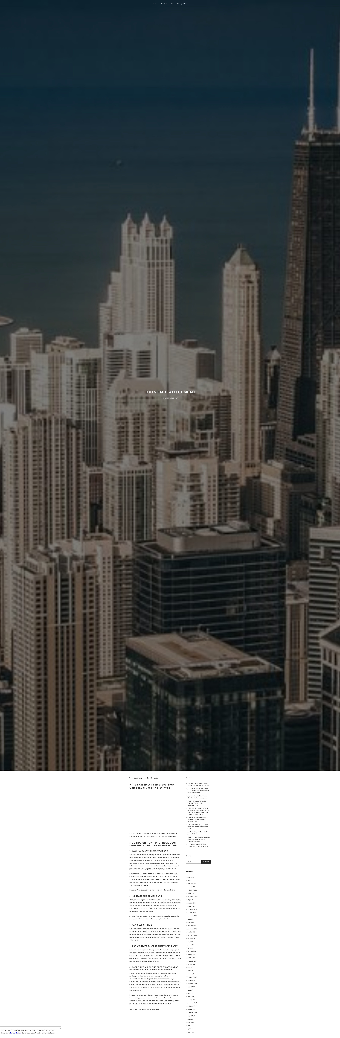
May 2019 (190, 1025)
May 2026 (190, 880)
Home (155, 4)
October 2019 (191, 1009)
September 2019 (192, 1013)
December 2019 (192, 1003)
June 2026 (191, 877)
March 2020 (191, 996)
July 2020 (190, 990)
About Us (164, 4)
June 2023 (191, 922)
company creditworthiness (153, 1009)
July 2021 (190, 967)
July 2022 (190, 942)
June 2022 (191, 945)
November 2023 (192, 912)
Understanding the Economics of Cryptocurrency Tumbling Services (198, 845)
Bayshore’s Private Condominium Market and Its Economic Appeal (197, 797)
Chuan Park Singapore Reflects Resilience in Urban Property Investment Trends (197, 803)
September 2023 (192, 916)
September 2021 (192, 961)
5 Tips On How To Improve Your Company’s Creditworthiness (151, 786)
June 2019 (191, 1022)
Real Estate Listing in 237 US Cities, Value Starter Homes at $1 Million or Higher (198, 827)
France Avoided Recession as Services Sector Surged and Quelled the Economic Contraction (199, 839)
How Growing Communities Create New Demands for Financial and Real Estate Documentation (198, 790)
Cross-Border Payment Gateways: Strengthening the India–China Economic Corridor (198, 819)
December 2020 (192, 977)
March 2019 (191, 1032)
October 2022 (191, 932)
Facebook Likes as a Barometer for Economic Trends (198, 833)
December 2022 (192, 929)
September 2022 (192, 935)
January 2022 (191, 954)
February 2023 (192, 925)
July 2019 (190, 1019)
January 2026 (191, 887)
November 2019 (192, 1006)
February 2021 (192, 974)
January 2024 (191, 906)
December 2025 (192, 890)
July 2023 (190, 919)
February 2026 (192, 883)
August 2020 (191, 987)
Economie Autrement (170, 392)
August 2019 (191, 1016)
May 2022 (190, 948)
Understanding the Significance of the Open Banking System (156, 890)
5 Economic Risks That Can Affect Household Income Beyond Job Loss (198, 784)
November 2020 (192, 980)
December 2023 (192, 909)
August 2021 (191, 964)
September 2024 (192, 896)
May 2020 (190, 993)
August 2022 (191, 938)
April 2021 (190, 971)
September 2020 (192, 983)
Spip (172, 4)
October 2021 (191, 958)
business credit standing (140, 1009)
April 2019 (190, 1029)
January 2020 (191, 1000)
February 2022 (192, 951)
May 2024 (190, 900)
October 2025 (191, 893)
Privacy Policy (182, 4)
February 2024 (192, 903)
